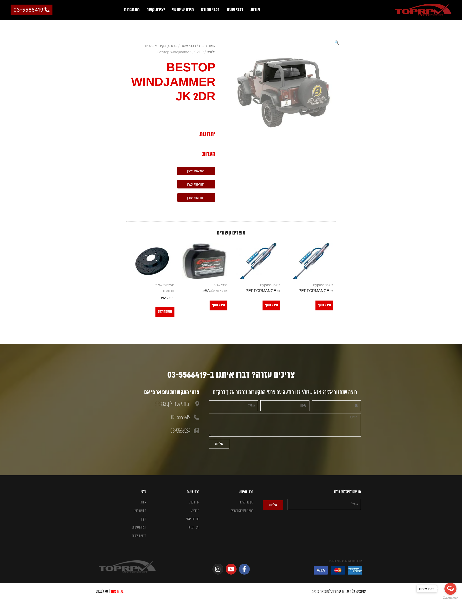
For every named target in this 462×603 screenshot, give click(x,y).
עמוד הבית (207, 45)
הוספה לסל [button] (165, 311)
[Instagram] (217, 569)
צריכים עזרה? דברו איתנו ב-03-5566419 (231, 375)
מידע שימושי (183, 10)
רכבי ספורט (210, 10)
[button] (336, 42)
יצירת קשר (156, 10)
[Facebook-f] (244, 569)
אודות (255, 10)
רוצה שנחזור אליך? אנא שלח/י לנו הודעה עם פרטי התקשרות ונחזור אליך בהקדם (285, 392)
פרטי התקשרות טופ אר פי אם (171, 392)
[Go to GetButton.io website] (450, 598)
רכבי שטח (235, 10)
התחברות (132, 10)
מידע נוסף (324, 305)
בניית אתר (116, 591)
